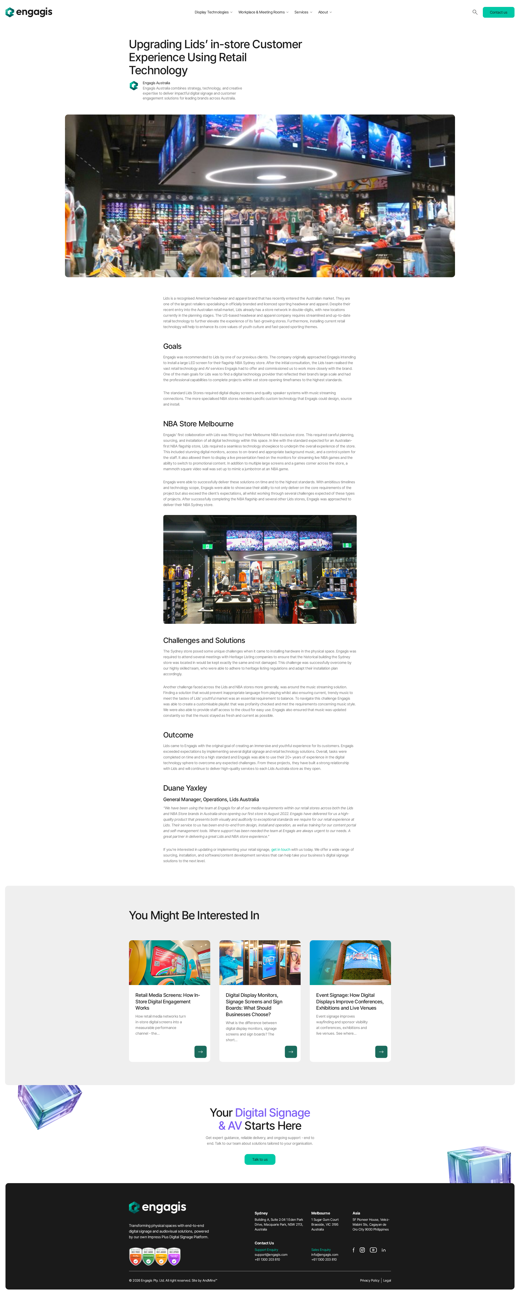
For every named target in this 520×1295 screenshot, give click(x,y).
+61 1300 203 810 (267, 1259)
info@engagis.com (324, 1254)
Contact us (499, 12)
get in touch (280, 849)
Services (301, 12)
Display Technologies (212, 12)
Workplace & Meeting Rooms (261, 12)
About (323, 12)
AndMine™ (210, 1280)
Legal (387, 1280)
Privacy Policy (370, 1280)
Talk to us (260, 1159)
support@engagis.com (271, 1254)
